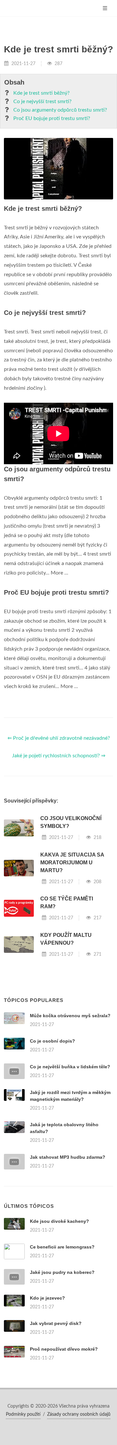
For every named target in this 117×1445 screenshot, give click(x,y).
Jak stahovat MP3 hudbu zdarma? (67, 1157)
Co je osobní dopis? (52, 1041)
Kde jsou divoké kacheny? (59, 1221)
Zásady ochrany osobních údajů (78, 1414)
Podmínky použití (23, 1414)
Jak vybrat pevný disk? (56, 1323)
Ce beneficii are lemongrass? (62, 1246)
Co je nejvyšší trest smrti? (42, 101)
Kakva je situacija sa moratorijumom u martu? (72, 862)
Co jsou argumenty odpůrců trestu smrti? (60, 110)
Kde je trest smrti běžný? (41, 93)
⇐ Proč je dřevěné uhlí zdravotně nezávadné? (58, 738)
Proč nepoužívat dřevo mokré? (64, 1349)
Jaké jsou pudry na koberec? (62, 1272)
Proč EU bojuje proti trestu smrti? (51, 118)
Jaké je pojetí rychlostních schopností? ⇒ (58, 755)
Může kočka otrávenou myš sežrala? (70, 1015)
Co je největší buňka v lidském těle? (70, 1066)
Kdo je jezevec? (47, 1298)
